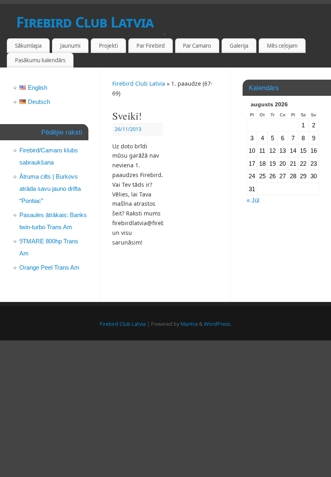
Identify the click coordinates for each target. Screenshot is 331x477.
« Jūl (253, 200)
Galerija (239, 45)
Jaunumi (70, 45)
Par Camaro (197, 45)
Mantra (189, 324)
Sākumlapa (28, 45)
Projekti (108, 45)
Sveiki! (127, 115)
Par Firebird (150, 45)
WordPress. (217, 324)
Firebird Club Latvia (85, 22)
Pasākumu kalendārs (40, 60)
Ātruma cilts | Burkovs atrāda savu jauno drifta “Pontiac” (50, 188)
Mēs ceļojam (282, 45)
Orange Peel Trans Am (49, 267)
